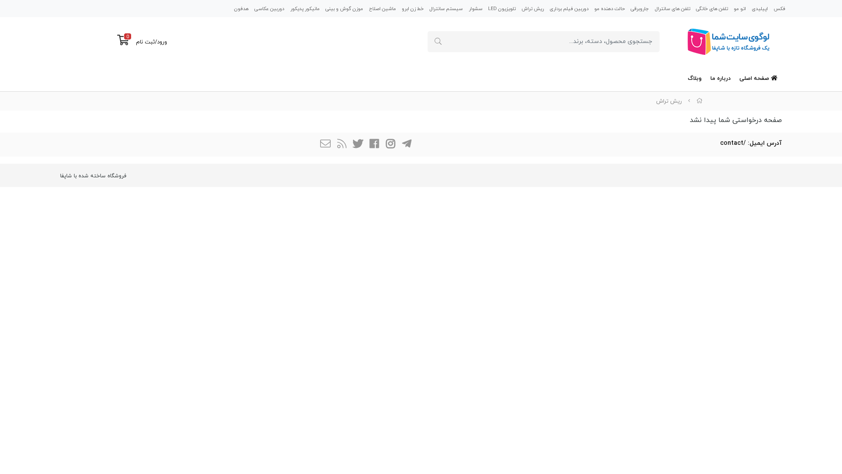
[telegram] (406, 145)
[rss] (341, 145)
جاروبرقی (640, 8)
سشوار (475, 8)
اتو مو (740, 8)
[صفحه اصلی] (699, 101)
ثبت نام (145, 42)
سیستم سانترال (446, 8)
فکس (779, 8)
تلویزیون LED (502, 8)
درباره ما (720, 79)
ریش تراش (532, 8)
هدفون (241, 8)
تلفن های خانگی (712, 8)
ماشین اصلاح (382, 8)
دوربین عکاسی (269, 8)
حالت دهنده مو (609, 8)
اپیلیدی (760, 8)
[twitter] (357, 145)
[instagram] (390, 145)
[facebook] (374, 145)
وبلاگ (695, 79)
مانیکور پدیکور (305, 8)
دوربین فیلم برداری (569, 8)
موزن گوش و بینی (344, 8)
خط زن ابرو (413, 8)
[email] (325, 145)
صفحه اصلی (755, 79)
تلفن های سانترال (672, 8)
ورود (162, 42)
